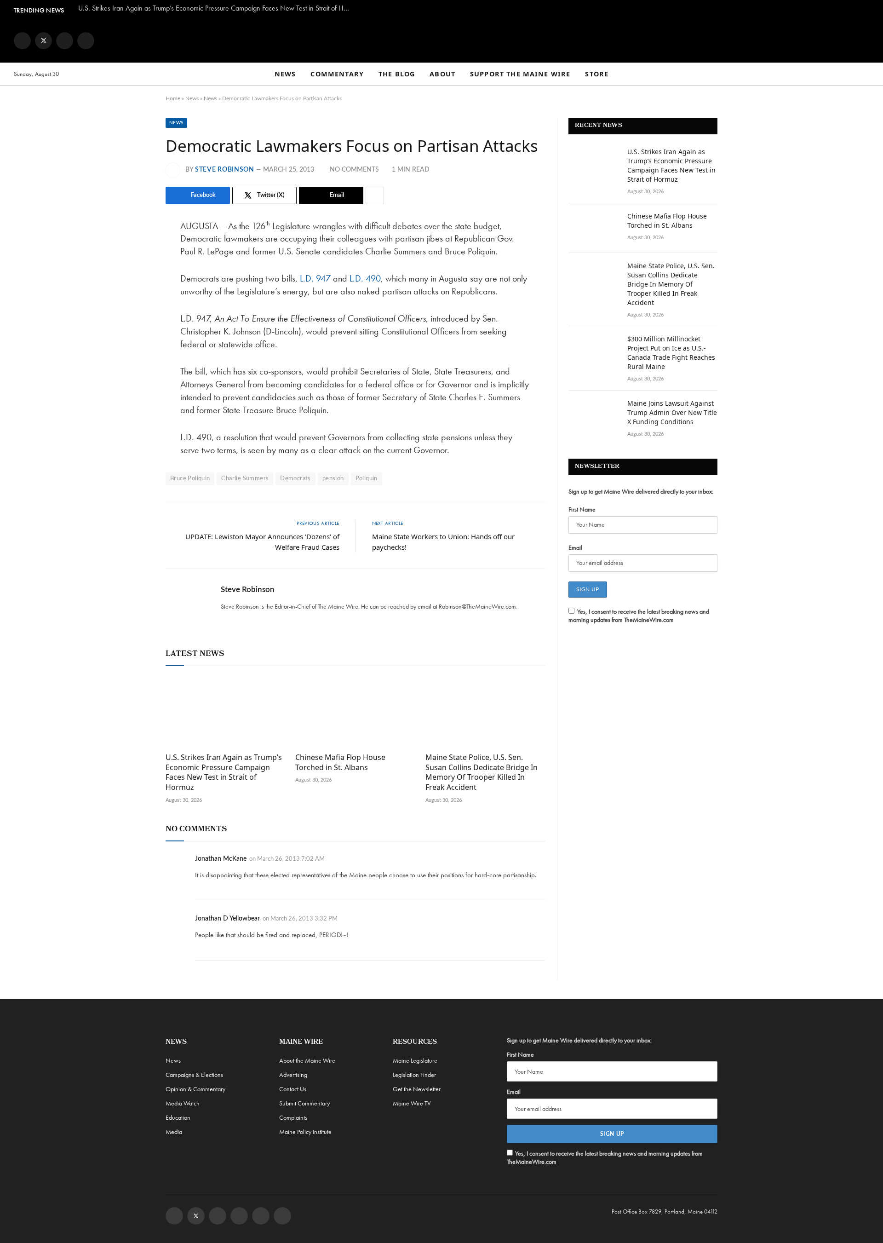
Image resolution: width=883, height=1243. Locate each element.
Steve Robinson (224, 170)
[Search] (865, 74)
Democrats (295, 479)
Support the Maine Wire (520, 73)
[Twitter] (133, 273)
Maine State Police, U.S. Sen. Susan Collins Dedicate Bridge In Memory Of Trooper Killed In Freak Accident (481, 772)
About (442, 73)
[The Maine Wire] (441, 40)
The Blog (396, 73)
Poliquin (366, 479)
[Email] (133, 320)
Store (596, 73)
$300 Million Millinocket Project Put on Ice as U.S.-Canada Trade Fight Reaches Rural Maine (671, 352)
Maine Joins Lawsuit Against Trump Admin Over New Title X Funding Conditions (672, 412)
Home (173, 98)
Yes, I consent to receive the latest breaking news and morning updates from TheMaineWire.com (638, 615)
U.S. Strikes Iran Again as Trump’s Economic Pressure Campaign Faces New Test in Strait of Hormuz (216, 8)
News (285, 73)
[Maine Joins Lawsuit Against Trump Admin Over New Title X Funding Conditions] (593, 415)
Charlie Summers (245, 479)
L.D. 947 (315, 278)
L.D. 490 (365, 278)
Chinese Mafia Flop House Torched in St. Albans (340, 762)
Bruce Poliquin (190, 479)
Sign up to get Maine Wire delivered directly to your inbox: (640, 491)
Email (575, 547)
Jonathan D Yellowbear (227, 918)
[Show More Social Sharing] (375, 195)
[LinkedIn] (133, 296)
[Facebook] (133, 249)
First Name (582, 509)
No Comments (354, 170)
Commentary (337, 73)
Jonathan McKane (221, 859)
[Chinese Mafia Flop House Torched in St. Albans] (355, 711)
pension (333, 479)
